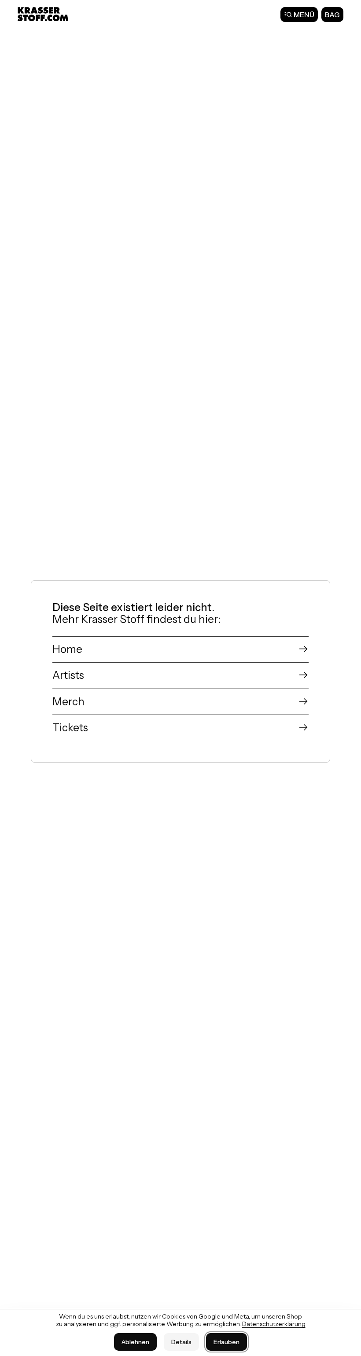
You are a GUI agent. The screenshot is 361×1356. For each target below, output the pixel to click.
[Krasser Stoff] (44, 14)
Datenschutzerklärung (274, 1324)
